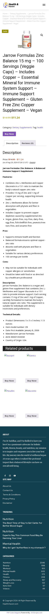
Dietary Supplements (18, 13)
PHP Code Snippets (14, 613)
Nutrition (8, 519)
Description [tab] (12, 143)
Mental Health (11, 543)
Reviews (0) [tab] (27, 143)
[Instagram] (9, 475)
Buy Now (9, 133)
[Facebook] (5, 475)
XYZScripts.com (36, 613)
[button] (41, 35)
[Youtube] (14, 475)
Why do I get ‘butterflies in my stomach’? (24, 548)
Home (5, 13)
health (40, 127)
